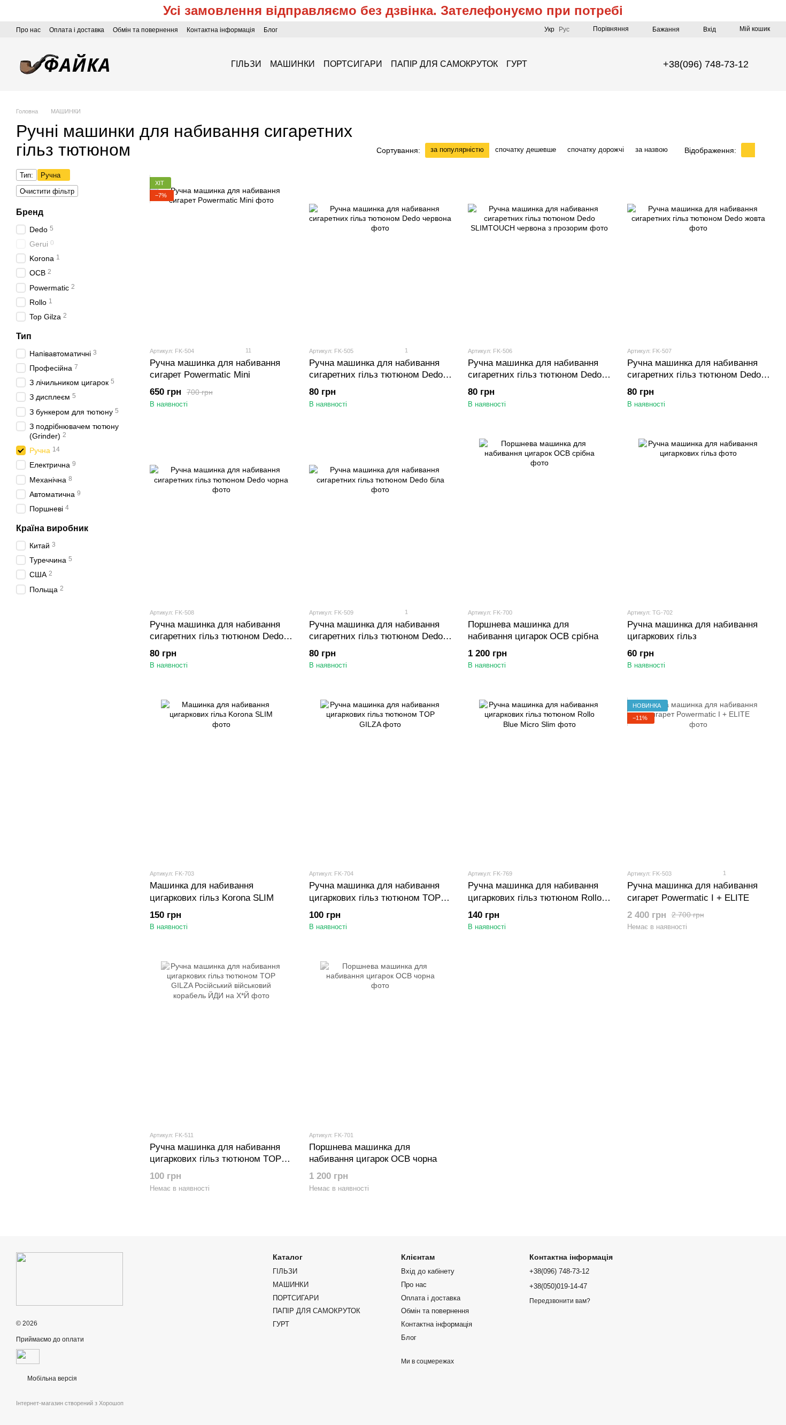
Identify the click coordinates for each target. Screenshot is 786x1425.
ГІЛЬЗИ (246, 63)
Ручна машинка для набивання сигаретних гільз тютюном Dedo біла (376, 636)
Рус (564, 29)
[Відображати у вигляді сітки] (748, 150)
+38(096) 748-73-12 (706, 64)
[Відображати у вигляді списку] (762, 150)
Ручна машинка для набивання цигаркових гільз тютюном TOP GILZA (375, 897)
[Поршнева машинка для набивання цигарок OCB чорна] (380, 1041)
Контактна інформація (221, 30)
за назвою (651, 149)
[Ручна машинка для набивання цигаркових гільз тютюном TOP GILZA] (380, 780)
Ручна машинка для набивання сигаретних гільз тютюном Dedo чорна (216, 636)
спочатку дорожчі (595, 149)
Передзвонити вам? (559, 1301)
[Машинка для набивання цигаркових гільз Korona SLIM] (221, 780)
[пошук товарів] (546, 64)
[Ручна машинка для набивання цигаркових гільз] (698, 519)
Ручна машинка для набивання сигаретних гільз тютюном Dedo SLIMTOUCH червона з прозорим (537, 375)
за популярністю (457, 149)
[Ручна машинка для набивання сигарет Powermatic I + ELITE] (698, 780)
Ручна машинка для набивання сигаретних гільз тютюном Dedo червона (376, 375)
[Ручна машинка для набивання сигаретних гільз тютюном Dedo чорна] (221, 519)
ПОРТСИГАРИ (352, 63)
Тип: (26, 175)
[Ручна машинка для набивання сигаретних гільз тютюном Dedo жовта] (698, 257)
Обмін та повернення (145, 30)
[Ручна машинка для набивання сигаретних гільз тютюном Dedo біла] (380, 519)
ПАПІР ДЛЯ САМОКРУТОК (444, 63)
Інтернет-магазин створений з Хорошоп (70, 1403)
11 (247, 350)
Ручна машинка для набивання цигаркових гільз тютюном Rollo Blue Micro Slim (535, 897)
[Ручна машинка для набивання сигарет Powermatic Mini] (221, 257)
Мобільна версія (51, 1378)
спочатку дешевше (525, 149)
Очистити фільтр (47, 191)
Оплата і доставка (76, 30)
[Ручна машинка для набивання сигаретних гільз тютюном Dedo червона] (380, 257)
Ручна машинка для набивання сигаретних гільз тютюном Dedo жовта (694, 375)
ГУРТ (516, 63)
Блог (271, 30)
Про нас (28, 30)
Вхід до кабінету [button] (427, 1271)
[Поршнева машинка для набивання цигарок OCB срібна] (539, 519)
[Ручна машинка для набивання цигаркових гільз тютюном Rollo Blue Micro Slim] (539, 780)
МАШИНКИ (292, 63)
